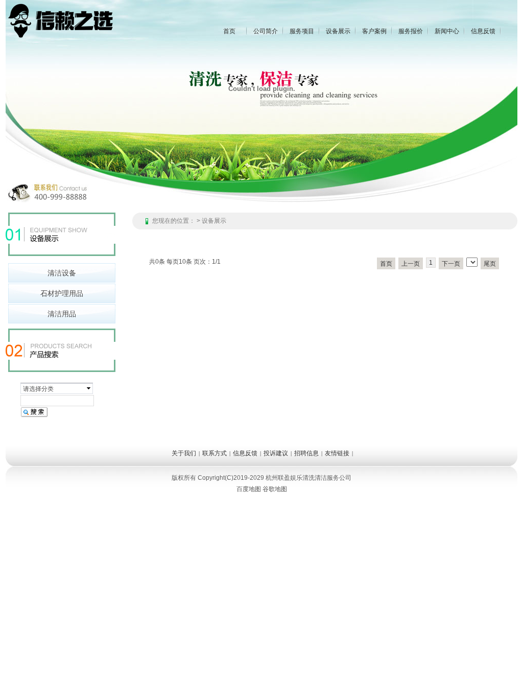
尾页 (490, 263)
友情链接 (337, 453)
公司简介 (265, 31)
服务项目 (302, 31)
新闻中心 (447, 31)
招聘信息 (306, 453)
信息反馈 (483, 31)
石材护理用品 (61, 293)
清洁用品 (61, 314)
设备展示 (338, 31)
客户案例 (374, 31)
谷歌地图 (275, 489)
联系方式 (214, 453)
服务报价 (410, 31)
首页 (229, 31)
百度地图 (248, 489)
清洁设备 (61, 273)
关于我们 (184, 453)
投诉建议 (276, 453)
